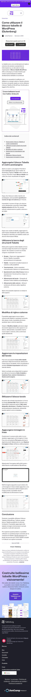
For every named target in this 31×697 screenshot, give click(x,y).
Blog (3, 650)
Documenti (5, 652)
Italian (8, 673)
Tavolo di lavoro (19, 535)
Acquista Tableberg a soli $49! (15, 596)
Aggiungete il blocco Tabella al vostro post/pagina (15, 143)
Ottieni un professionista (15, 102)
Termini (7, 679)
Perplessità (22, 44)
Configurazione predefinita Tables (11, 669)
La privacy (14, 679)
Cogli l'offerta (15, 5)
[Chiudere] (29, 4)
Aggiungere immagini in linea (15, 157)
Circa (3, 660)
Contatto (4, 655)
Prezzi (3, 667)
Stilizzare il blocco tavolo (13, 155)
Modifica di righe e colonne (14, 149)
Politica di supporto (15, 683)
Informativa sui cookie (18, 681)
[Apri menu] (21, 13)
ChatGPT (10, 44)
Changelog (5, 657)
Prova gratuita (16, 98)
